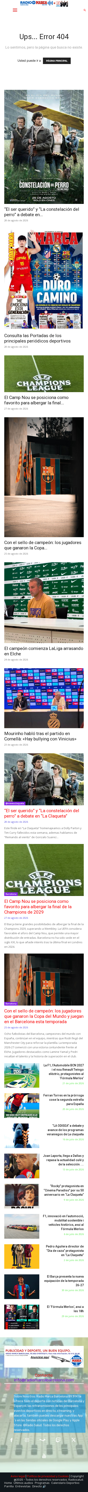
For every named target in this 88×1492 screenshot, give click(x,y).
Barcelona (11, 894)
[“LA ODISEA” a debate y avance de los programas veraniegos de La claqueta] (21, 1136)
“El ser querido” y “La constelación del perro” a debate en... (41, 212)
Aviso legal (18, 1476)
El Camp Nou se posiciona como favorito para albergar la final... (36, 400)
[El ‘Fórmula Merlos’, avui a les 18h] (21, 1317)
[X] (73, 1440)
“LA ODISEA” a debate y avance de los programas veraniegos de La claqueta (65, 1130)
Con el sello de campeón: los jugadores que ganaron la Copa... (42, 545)
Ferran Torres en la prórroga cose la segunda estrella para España (63, 1100)
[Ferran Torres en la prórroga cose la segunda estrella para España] (21, 1105)
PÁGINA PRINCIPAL (56, 60)
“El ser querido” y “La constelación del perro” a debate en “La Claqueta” (41, 813)
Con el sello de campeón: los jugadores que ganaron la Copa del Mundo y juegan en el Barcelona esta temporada (44, 1016)
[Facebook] (11, 1440)
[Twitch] (58, 1440)
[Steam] (42, 1440)
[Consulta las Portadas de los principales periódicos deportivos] (44, 279)
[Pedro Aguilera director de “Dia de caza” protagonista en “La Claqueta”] (21, 1256)
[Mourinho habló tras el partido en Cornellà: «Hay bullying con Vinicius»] (44, 698)
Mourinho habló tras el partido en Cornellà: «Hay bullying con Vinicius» (40, 736)
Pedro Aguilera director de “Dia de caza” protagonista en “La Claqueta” (65, 1251)
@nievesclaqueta (15, 803)
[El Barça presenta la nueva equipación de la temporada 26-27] (21, 1286)
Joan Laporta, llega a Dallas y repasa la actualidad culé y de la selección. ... (63, 1160)
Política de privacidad (41, 1476)
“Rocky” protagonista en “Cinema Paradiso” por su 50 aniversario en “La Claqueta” (64, 1190)
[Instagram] (27, 1440)
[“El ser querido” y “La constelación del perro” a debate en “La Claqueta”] (44, 147)
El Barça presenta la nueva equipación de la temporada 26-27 (64, 1281)
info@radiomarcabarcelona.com (44, 1379)
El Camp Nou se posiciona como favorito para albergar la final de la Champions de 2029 (38, 907)
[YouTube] (44, 1456)
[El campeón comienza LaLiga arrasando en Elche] (44, 602)
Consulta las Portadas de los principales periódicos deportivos (37, 338)
